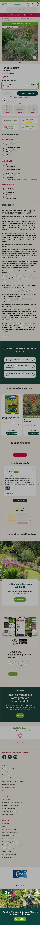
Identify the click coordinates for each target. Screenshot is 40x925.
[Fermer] (37, 892)
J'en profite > (20, 919)
